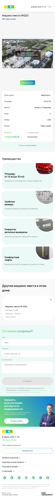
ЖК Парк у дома (9, 19)
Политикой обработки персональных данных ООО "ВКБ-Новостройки (26, 391)
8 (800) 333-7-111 (38, 7)
